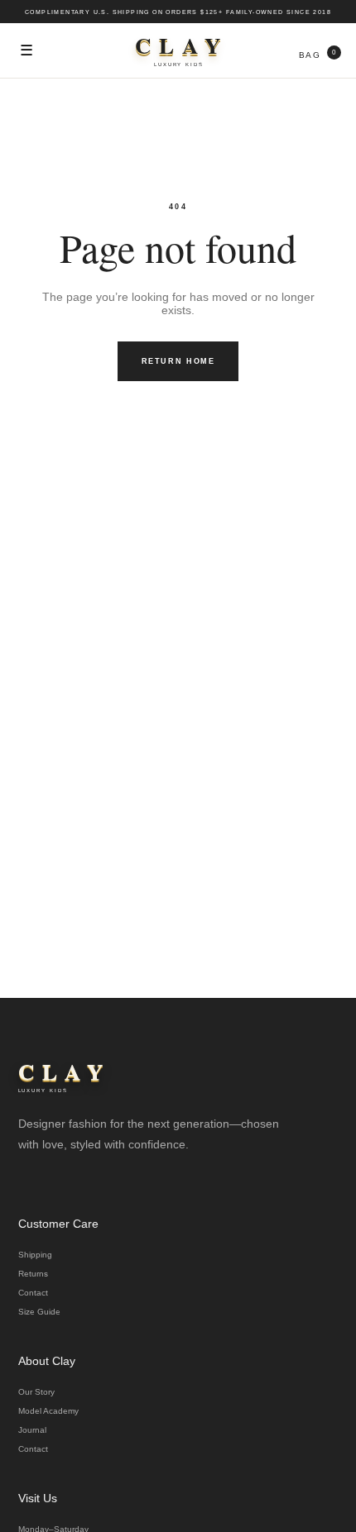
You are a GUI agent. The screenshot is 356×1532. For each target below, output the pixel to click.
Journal (32, 1429)
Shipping (35, 1254)
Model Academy (48, 1410)
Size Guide (39, 1311)
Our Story (36, 1391)
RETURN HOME (178, 361)
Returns (33, 1273)
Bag (317, 54)
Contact (33, 1292)
